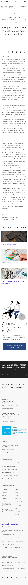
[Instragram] (20, 577)
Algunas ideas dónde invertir (10, 469)
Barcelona (5, 492)
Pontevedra (18, 498)
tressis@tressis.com (8, 408)
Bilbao (4, 495)
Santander (18, 505)
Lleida (4, 515)
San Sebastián (19, 502)
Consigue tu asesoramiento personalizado (14, 346)
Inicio (2, 6)
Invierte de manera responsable (11, 463)
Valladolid (17, 514)
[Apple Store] (6, 524)
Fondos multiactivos (8, 479)
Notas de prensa (20, 568)
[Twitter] (2, 577)
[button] (9, 52)
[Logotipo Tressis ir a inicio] (5, 1)
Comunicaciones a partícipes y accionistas (11, 548)
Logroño (17, 489)
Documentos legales (8, 534)
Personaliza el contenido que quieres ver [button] (13, 375)
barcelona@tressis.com (9, 421)
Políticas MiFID (19, 541)
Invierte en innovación (8, 466)
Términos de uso (7, 562)
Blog (6, 6)
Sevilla (16, 508)
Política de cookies (7, 565)
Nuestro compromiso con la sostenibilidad (10, 445)
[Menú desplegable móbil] (25, 2)
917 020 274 (5, 405)
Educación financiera (8, 472)
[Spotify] (25, 577)
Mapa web (5, 572)
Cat (20, 2)
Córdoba (4, 498)
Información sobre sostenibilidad (11, 538)
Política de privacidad (19, 562)
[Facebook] (7, 577)
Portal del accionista (8, 544)
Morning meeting (13, 6)
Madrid (17, 492)
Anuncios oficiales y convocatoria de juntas (12, 530)
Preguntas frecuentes (8, 568)
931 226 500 (5, 418)
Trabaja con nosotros (8, 449)
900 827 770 (14, 405)
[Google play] (15, 524)
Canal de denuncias (7, 541)
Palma (16, 495)
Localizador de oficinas (8, 453)
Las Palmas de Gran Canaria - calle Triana (7, 510)
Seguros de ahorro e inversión (10, 476)
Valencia (17, 511)
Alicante (4, 489)
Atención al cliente (7, 527)
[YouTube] (11, 577)
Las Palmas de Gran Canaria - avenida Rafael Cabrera (6, 504)
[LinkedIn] (16, 577)
